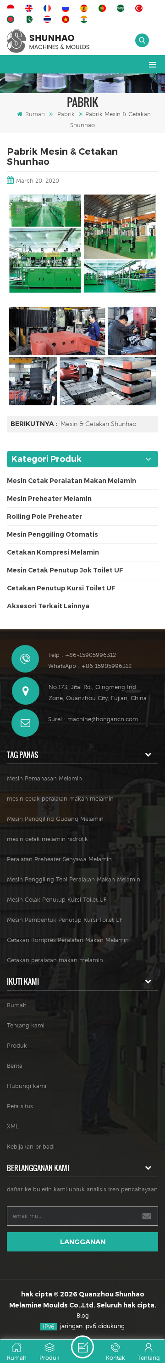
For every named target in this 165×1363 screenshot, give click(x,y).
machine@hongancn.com (102, 719)
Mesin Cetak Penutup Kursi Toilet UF (57, 899)
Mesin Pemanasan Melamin (44, 778)
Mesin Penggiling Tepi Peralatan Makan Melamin (73, 879)
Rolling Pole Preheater (44, 516)
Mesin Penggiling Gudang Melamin (55, 818)
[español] (85, 8)
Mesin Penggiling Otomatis (52, 534)
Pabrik (66, 114)
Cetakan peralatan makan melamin (55, 960)
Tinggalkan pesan (82, 1346)
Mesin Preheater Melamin (49, 498)
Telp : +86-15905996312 (82, 654)
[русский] (67, 8)
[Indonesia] (12, 8)
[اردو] (30, 19)
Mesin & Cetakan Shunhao (98, 423)
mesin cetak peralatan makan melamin (60, 798)
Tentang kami (25, 1025)
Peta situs (20, 1106)
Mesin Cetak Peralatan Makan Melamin (71, 481)
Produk (17, 1045)
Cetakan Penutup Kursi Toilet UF (61, 588)
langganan (82, 1241)
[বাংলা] (12, 19)
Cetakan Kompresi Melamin (53, 552)
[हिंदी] (85, 19)
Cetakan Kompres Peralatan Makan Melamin (68, 940)
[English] (30, 8)
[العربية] (122, 8)
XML (13, 1126)
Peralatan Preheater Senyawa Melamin (59, 859)
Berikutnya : (35, 424)
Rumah (35, 114)
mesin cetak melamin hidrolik (47, 839)
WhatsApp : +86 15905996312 (90, 665)
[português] (104, 8)
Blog (83, 1315)
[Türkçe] (140, 8)
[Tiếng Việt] (67, 19)
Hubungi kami (26, 1086)
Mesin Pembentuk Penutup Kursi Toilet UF (65, 919)
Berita (14, 1065)
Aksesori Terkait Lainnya (48, 606)
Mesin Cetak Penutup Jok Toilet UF (65, 570)
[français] (49, 8)
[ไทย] (49, 19)
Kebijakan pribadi (31, 1146)
